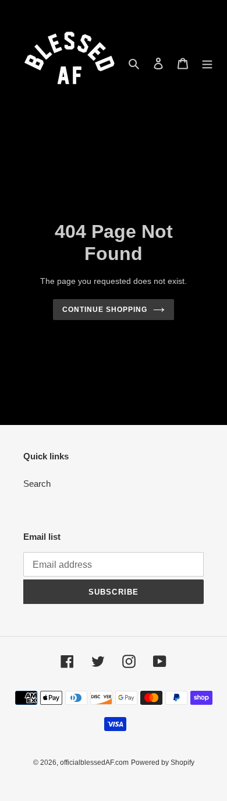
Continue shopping (104, 309)
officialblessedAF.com (94, 762)
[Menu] (207, 63)
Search (37, 484)
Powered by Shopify (162, 762)
